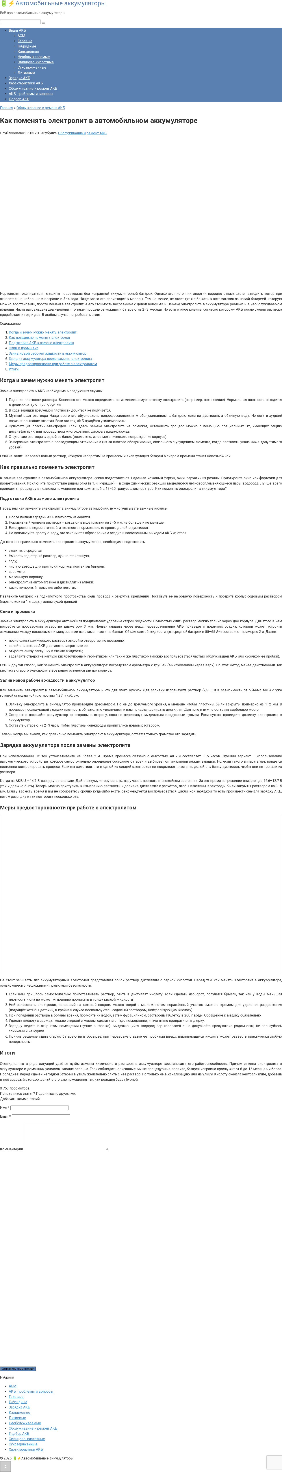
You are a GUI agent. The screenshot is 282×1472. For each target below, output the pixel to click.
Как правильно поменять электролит (39, 337)
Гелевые (25, 41)
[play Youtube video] (141, 895)
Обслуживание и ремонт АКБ (33, 88)
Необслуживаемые (34, 57)
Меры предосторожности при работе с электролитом (53, 364)
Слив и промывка (23, 348)
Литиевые (26, 73)
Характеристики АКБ (26, 83)
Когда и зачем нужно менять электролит (42, 332)
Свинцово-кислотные (36, 62)
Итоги (14, 369)
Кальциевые (28, 51)
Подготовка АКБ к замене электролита (41, 343)
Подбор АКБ (19, 99)
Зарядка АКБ (19, 78)
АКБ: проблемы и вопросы (31, 94)
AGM (21, 36)
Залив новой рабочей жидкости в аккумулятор (47, 353)
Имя (4, 1108)
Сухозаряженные (32, 67)
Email (5, 1116)
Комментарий (11, 1149)
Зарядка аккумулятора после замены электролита (50, 359)
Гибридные (27, 46)
